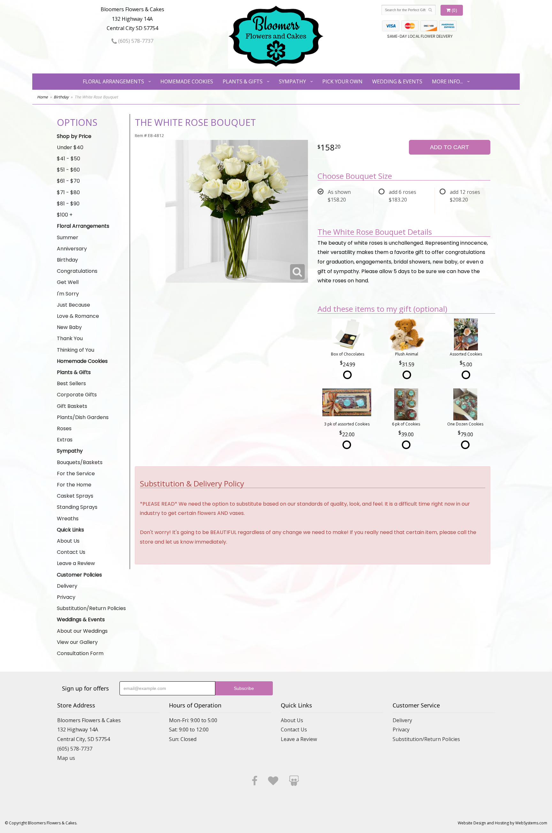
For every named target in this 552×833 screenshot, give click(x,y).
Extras (65, 439)
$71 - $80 (68, 192)
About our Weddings (82, 631)
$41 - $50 (68, 158)
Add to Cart (449, 147)
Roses (64, 428)
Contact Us (71, 552)
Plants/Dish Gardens (83, 417)
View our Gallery (77, 642)
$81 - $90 (68, 203)
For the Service (76, 473)
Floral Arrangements (113, 81)
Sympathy (292, 81)
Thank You (70, 338)
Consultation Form (80, 653)
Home (42, 97)
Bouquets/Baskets (80, 462)
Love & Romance (78, 316)
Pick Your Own (342, 81)
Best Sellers (71, 383)
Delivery (67, 586)
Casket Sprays (75, 496)
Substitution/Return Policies (91, 608)
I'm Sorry (68, 293)
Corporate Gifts (77, 394)
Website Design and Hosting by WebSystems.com (502, 823)
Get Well (68, 282)
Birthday (61, 97)
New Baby (69, 327)
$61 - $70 (68, 181)
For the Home (74, 484)
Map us (66, 757)
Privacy (66, 597)
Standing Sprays (77, 507)
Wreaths (68, 518)
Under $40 (70, 147)
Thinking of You (75, 350)
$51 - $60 (68, 169)
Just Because (73, 305)
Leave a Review (76, 563)
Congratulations (77, 271)
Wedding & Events (397, 81)
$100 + (65, 214)
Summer (67, 237)
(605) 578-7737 (135, 40)
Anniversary (72, 248)
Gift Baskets (72, 406)
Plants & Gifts (243, 81)
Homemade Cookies (186, 81)
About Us (68, 541)
